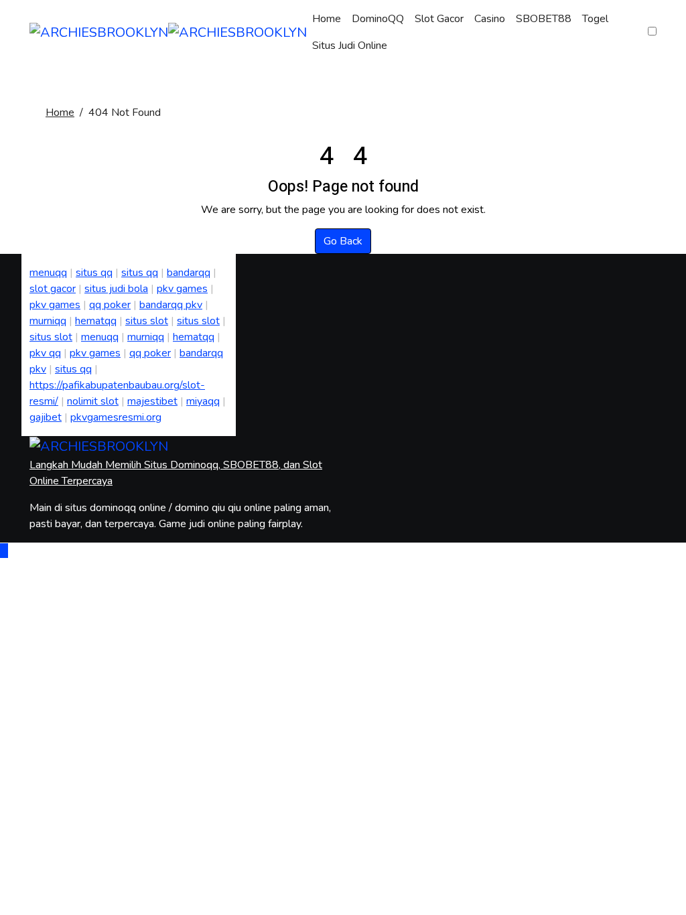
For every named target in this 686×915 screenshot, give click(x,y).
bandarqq (188, 272)
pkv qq (45, 353)
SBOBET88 (543, 18)
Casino (489, 18)
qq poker (110, 304)
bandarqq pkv (170, 304)
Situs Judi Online (349, 45)
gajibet (45, 417)
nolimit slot (93, 401)
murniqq (47, 320)
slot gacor (52, 288)
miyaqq (203, 401)
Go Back (343, 241)
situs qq (94, 272)
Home (326, 18)
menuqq (48, 272)
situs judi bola (116, 288)
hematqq (96, 320)
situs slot (146, 320)
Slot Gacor (439, 18)
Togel (595, 18)
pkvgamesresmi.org (115, 417)
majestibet (152, 401)
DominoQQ (378, 18)
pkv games (182, 288)
